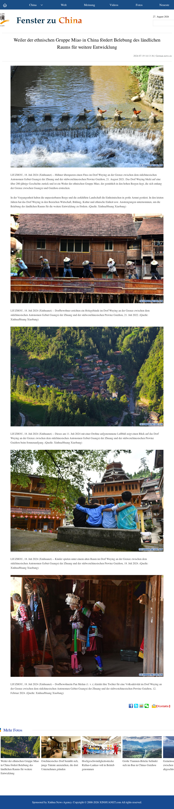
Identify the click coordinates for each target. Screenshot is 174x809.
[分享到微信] (147, 706)
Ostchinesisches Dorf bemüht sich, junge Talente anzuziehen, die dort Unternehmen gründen (59, 765)
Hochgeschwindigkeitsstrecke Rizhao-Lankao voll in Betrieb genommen (98, 765)
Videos (114, 5)
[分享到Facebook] (131, 706)
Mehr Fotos (12, 730)
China (33, 5)
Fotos (139, 5)
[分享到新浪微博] (141, 706)
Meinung (89, 5)
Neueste (164, 5)
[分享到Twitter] (136, 706)
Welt (64, 5)
